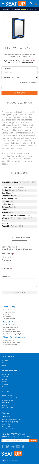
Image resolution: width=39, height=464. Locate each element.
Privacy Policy (6, 424)
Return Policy (6, 417)
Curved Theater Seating (10, 314)
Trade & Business (7, 407)
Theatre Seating (7, 310)
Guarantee (5, 377)
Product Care (6, 403)
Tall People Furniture (9, 318)
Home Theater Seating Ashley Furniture (14, 334)
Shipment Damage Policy (10, 421)
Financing (5, 384)
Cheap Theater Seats (9, 312)
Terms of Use (6, 426)
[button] (3, 4)
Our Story (5, 360)
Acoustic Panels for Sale (10, 344)
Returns (4, 382)
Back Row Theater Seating (10, 327)
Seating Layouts (7, 395)
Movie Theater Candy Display (11, 342)
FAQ (3, 386)
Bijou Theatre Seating (9, 329)
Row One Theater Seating (10, 325)
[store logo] (16, 3)
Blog (3, 363)
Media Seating (7, 316)
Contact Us (5, 374)
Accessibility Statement (9, 429)
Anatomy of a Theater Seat (10, 398)
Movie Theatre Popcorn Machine (12, 340)
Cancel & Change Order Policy (12, 419)
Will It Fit (4, 405)
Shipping (5, 379)
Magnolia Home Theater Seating (12, 331)
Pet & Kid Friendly (7, 400)
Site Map (4, 365)
